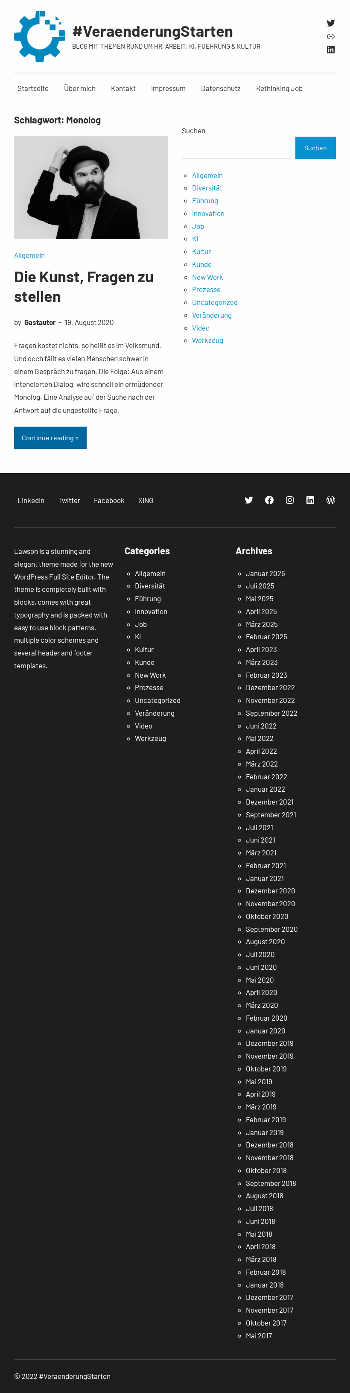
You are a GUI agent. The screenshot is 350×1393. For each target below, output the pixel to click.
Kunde (202, 264)
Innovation (208, 213)
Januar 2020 (266, 1030)
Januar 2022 (265, 788)
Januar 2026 (265, 573)
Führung (205, 200)
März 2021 (261, 852)
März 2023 (262, 662)
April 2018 (261, 1246)
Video (201, 327)
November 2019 (270, 1055)
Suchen (193, 130)
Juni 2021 (260, 839)
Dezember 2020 (270, 890)
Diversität (207, 187)
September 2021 (271, 814)
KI (195, 238)
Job (198, 226)
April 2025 (261, 611)
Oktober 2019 (266, 1068)
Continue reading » (50, 437)
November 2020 (270, 903)
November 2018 (270, 1157)
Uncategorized (215, 302)
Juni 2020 (261, 967)
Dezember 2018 (270, 1144)
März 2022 (262, 763)
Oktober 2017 (266, 1322)
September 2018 (271, 1183)
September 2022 (272, 712)
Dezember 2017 (269, 1297)
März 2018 (261, 1259)
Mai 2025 (260, 598)
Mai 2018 (259, 1233)
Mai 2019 (259, 1081)
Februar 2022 (266, 776)
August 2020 (265, 941)
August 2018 (264, 1195)
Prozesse (206, 289)
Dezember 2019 (270, 1043)
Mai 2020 (260, 979)
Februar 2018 (266, 1271)
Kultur (201, 251)
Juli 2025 (260, 585)
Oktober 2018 (266, 1170)
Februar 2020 (267, 1017)
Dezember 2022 (270, 687)
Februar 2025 (266, 636)
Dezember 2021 (270, 801)
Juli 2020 (260, 954)
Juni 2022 (261, 725)
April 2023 (261, 649)
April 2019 (261, 1093)
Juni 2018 (260, 1221)
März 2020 (262, 1005)
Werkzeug (207, 340)
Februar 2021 (266, 865)
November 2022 (270, 700)
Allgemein (29, 255)
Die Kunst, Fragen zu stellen (84, 285)
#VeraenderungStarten (152, 30)
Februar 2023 (266, 674)
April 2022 (261, 750)
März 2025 (262, 624)
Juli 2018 (259, 1208)
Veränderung (212, 314)
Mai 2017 (259, 1335)
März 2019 (261, 1106)
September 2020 (272, 929)
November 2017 (269, 1309)
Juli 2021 (259, 827)
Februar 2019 (266, 1119)
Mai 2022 (260, 738)
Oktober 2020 (267, 916)
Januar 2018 (265, 1284)
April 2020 (261, 992)
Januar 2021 (265, 878)
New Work (207, 276)
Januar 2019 (265, 1132)
